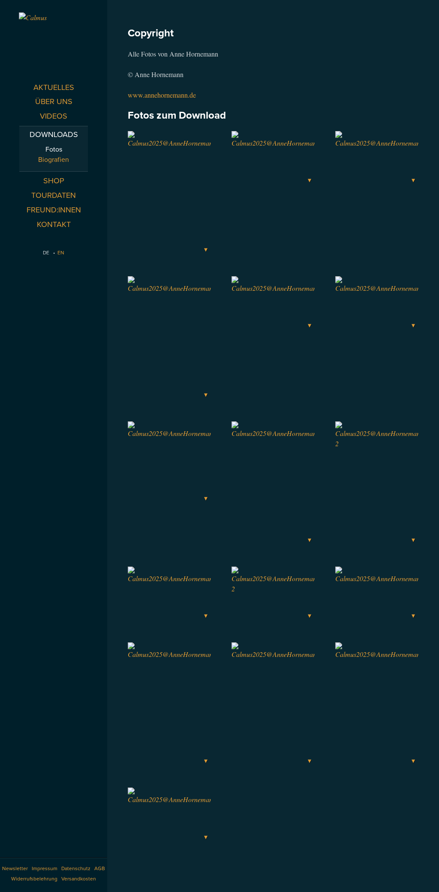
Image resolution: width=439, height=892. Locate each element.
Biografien (53, 159)
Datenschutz (75, 868)
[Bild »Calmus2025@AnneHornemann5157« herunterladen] (169, 338)
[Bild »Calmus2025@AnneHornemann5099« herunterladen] (273, 158)
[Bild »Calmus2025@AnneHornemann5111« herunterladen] (169, 193)
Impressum (44, 868)
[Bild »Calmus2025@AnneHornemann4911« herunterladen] (169, 594)
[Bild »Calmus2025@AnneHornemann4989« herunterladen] (169, 462)
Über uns (53, 101)
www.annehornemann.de (162, 94)
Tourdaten (53, 195)
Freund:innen (54, 210)
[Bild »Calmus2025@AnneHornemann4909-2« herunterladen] (273, 594)
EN (60, 253)
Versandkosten (78, 879)
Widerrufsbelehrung (34, 879)
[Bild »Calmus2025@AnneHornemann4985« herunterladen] (376, 704)
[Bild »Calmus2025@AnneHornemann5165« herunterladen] (376, 303)
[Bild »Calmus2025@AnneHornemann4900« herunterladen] (273, 704)
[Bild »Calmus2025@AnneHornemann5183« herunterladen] (273, 303)
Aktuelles (53, 87)
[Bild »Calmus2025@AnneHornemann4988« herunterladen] (273, 483)
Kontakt (54, 224)
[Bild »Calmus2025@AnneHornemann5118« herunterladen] (376, 158)
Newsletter (15, 868)
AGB (99, 868)
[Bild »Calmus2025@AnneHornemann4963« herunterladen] (376, 594)
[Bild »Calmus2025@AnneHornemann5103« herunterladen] (169, 815)
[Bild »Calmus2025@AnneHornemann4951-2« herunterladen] (376, 483)
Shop (53, 180)
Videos (53, 116)
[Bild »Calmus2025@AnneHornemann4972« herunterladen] (169, 704)
